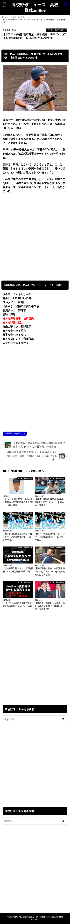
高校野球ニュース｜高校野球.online (35, 7)
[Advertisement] (35, 236)
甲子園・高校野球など (16, 433)
